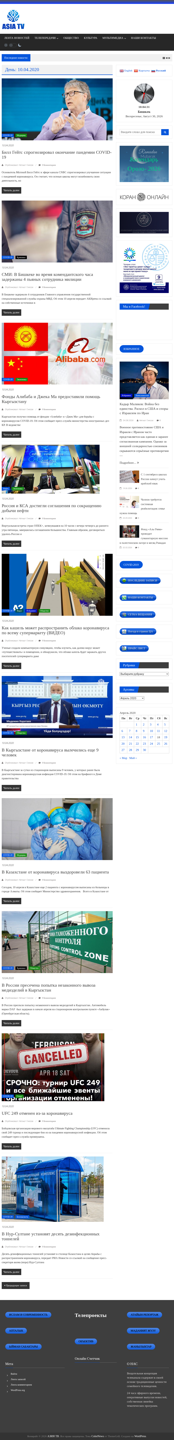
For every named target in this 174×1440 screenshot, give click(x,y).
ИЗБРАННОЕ (132, 349)
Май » (133, 758)
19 (165, 737)
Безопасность (22, 1217)
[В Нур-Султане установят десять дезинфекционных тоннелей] (53, 1189)
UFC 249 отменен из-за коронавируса (37, 1113)
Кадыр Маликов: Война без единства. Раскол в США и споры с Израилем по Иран (144, 408)
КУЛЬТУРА (90, 38)
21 (130, 743)
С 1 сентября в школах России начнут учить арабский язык (154, 479)
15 (137, 737)
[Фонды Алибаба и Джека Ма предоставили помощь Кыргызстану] (57, 353)
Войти (14, 1374)
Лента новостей (142, 395)
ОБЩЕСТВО (71, 38)
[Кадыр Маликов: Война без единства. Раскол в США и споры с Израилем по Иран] (144, 380)
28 (130, 750)
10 (151, 731)
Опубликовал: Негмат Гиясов (19, 165)
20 (123, 743)
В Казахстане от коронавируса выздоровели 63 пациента (55, 872)
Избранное (31, 611)
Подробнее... (128, 462)
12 (165, 731)
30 (144, 750)
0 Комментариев (48, 165)
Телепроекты (91, 1315)
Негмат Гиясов (146, 420)
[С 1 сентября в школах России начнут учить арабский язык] (129, 476)
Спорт (19, 1096)
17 (151, 737)
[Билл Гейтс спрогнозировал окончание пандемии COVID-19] (57, 109)
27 (123, 750)
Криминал (21, 257)
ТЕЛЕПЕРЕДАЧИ (45, 38)
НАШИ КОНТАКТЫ (143, 38)
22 (137, 743)
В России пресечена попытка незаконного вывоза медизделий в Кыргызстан (48, 988)
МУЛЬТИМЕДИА (112, 38)
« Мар (123, 758)
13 (123, 737)
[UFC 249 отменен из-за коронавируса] (53, 1067)
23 (144, 743)
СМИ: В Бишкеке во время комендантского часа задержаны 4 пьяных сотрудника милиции (47, 277)
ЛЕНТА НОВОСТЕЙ (16, 38)
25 (158, 743)
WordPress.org (18, 1390)
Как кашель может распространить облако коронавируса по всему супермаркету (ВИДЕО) (55, 630)
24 (151, 743)
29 (137, 750)
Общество (44, 611)
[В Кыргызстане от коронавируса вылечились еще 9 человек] (57, 706)
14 (130, 737)
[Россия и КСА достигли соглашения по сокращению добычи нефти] (51, 468)
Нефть (5, 488)
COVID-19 (7, 135)
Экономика (21, 379)
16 (144, 737)
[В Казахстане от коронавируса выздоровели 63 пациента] (57, 828)
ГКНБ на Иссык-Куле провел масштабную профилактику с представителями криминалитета (87, 58)
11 (158, 731)
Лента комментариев (21, 1384)
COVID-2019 (131, 564)
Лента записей (18, 1379)
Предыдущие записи (16, 1285)
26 (165, 743)
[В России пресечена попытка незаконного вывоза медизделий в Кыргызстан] (57, 942)
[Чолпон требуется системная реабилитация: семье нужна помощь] (129, 501)
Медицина (21, 135)
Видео (19, 611)
